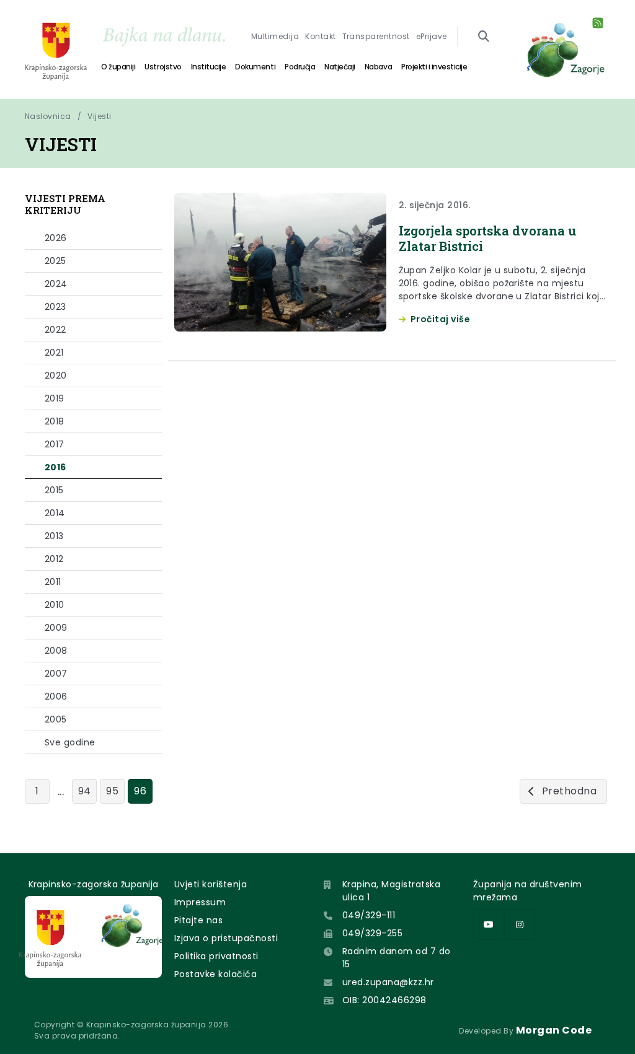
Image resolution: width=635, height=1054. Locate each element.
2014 (55, 513)
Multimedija (275, 36)
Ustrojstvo (162, 66)
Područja (300, 66)
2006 (56, 696)
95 (112, 791)
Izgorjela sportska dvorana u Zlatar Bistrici (487, 238)
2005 (56, 719)
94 (84, 791)
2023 (55, 307)
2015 (54, 490)
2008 (56, 650)
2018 (54, 421)
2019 (54, 398)
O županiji (118, 66)
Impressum (200, 902)
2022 (55, 329)
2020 (56, 375)
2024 (56, 284)
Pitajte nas (198, 920)
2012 (54, 559)
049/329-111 (368, 915)
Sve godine (70, 742)
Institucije (208, 66)
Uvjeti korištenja (210, 884)
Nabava (378, 66)
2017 (54, 444)
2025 (55, 261)
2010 (54, 605)
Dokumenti (255, 66)
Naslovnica (48, 116)
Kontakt (320, 36)
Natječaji (339, 66)
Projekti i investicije (434, 66)
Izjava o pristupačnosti (226, 938)
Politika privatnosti (216, 956)
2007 (56, 673)
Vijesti (99, 116)
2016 (55, 467)
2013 (54, 536)
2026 (56, 238)
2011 (53, 582)
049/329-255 (372, 933)
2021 (54, 352)
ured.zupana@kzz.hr (388, 982)
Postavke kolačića (215, 974)
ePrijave (431, 36)
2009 (56, 627)
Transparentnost (376, 36)
